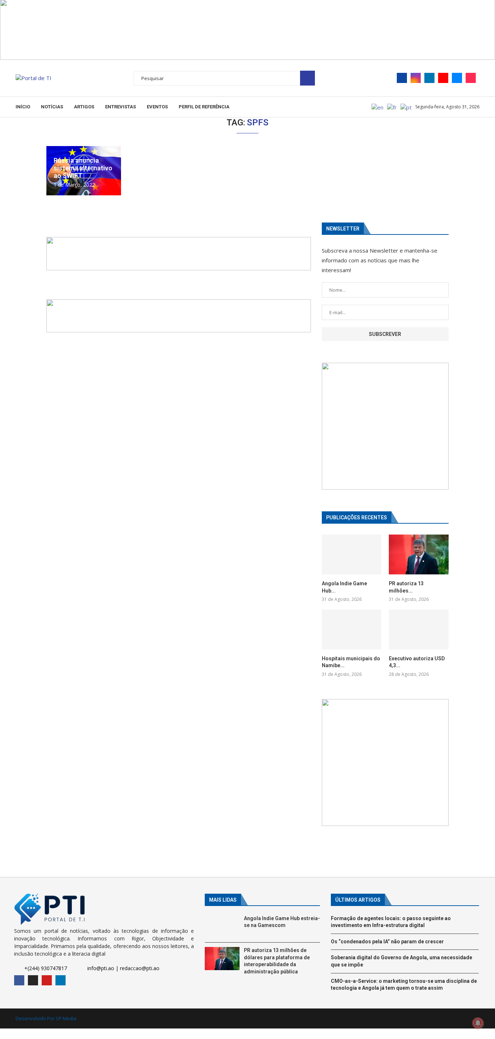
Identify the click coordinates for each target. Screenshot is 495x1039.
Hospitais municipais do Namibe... (351, 662)
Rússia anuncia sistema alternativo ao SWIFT (83, 168)
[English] (377, 106)
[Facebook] (402, 78)
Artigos (84, 106)
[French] (392, 106)
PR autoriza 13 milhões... (406, 587)
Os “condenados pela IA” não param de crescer (387, 941)
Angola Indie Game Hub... (344, 587)
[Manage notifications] (478, 1023)
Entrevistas (120, 106)
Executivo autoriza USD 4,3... (417, 662)
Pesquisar (307, 78)
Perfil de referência (204, 106)
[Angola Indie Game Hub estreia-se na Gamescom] (351, 554)
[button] (178, 253)
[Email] (457, 78)
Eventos (157, 106)
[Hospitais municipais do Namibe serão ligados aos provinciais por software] (351, 629)
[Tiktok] (471, 78)
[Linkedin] (429, 78)
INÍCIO (23, 106)
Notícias (52, 106)
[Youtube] (443, 78)
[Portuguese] (406, 106)
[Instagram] (416, 78)
